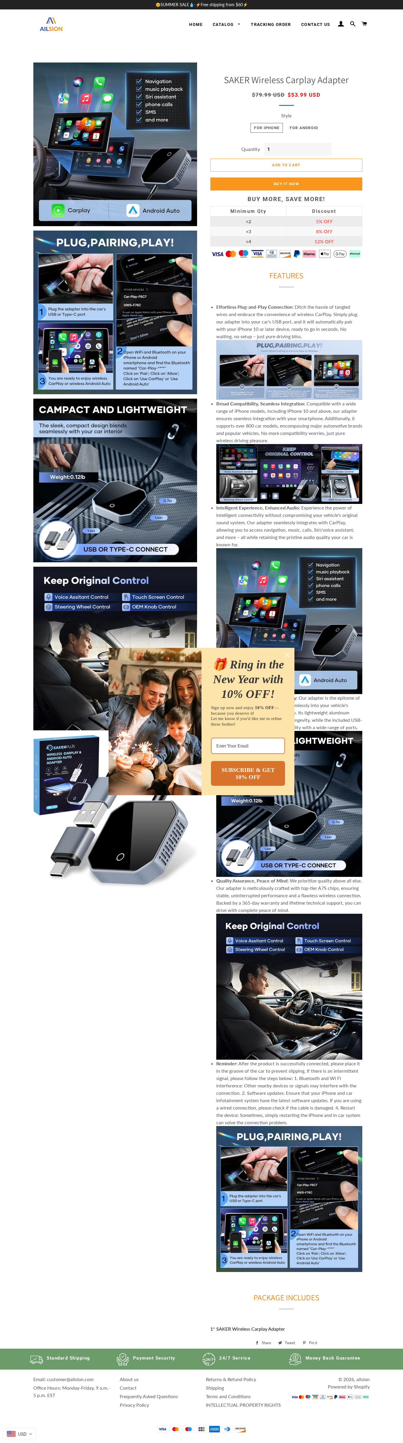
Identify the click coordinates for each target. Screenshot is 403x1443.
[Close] (287, 655)
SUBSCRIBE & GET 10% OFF (248, 773)
